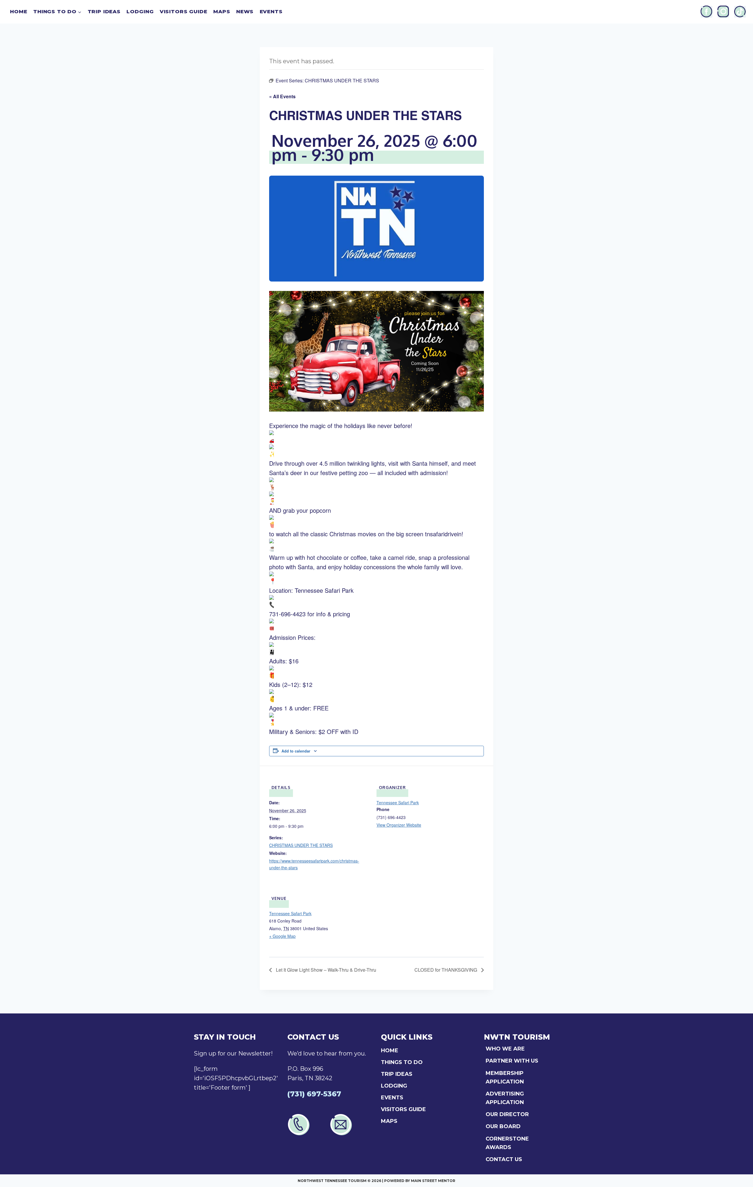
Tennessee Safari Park (397, 802)
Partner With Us (512, 1061)
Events (271, 11)
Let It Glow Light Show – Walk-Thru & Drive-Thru (325, 969)
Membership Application (505, 1077)
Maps (221, 11)
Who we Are (505, 1049)
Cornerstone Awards (507, 1143)
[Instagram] (723, 12)
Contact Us (504, 1159)
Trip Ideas (104, 11)
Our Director (507, 1114)
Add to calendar (295, 751)
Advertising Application (505, 1098)
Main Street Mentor (433, 1180)
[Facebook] (706, 12)
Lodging (140, 11)
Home (18, 11)
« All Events (282, 96)
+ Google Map (282, 936)
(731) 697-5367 (314, 1094)
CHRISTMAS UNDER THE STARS (301, 845)
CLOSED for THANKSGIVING (446, 969)
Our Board (503, 1126)
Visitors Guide (183, 11)
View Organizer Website (398, 825)
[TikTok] (740, 12)
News (245, 11)
